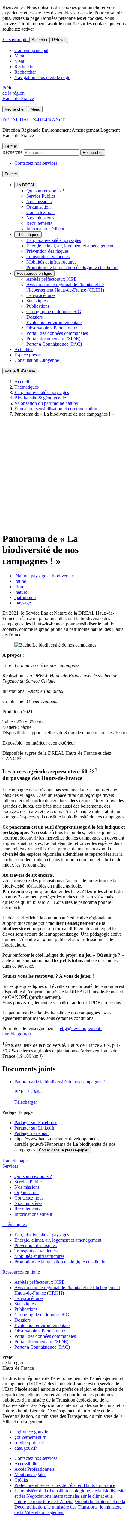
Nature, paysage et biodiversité (44, 575)
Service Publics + (42, 196)
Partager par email (31, 1133)
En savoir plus (15, 39)
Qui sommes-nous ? (45, 190)
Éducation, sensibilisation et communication (55, 408)
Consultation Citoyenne (36, 360)
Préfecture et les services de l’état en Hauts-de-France (64, 1485)
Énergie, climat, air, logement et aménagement (69, 245)
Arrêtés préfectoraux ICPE (51, 279)
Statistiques (37, 300)
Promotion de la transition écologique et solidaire (72, 267)
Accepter (39, 40)
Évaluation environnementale (54, 322)
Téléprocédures (41, 295)
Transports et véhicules (48, 256)
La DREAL (26, 185)
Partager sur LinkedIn (35, 1127)
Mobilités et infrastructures (51, 262)
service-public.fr (29, 1442)
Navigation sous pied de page (42, 77)
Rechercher (25, 72)
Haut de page (15, 1160)
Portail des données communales (57, 333)
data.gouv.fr (25, 1448)
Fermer (11, 146)
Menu (20, 55)
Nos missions (39, 201)
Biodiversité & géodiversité (40, 397)
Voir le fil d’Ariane (20, 371)
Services (10, 1166)
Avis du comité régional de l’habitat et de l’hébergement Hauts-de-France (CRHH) (65, 287)
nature (20, 592)
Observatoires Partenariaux (51, 327)
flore (19, 586)
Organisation (38, 206)
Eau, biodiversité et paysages (53, 240)
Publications (38, 306)
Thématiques (28, 234)
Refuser (59, 40)
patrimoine (25, 597)
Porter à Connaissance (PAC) (54, 344)
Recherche (24, 66)
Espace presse (27, 354)
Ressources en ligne (34, 273)
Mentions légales (30, 1474)
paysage (22, 602)
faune (20, 581)
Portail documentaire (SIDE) (53, 338)
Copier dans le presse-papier (63, 1150)
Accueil (21, 381)
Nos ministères (40, 217)
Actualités (23, 349)
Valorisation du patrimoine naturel (46, 403)
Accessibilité (26, 1463)
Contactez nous (41, 212)
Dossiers (34, 317)
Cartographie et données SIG (53, 311)
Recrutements (39, 223)
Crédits (21, 1479)
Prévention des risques (47, 251)
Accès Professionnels (34, 1469)
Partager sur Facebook (35, 1122)
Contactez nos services (35, 163)
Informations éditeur (45, 228)
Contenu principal (31, 50)
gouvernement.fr (30, 1437)
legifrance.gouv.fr (31, 1431)
